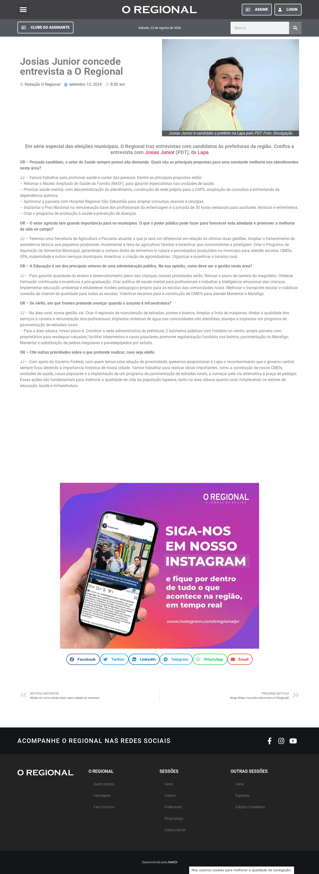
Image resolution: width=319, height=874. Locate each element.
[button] (23, 9)
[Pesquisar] (295, 28)
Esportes (242, 796)
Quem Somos (103, 784)
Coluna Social (174, 830)
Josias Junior (159, 152)
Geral (168, 784)
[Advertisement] (159, 433)
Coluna (169, 796)
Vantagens (101, 796)
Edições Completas (250, 807)
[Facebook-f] (269, 740)
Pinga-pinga (173, 818)
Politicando (173, 807)
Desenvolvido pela (159, 862)
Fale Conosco (103, 807)
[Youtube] (293, 740)
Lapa (202, 152)
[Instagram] (281, 740)
